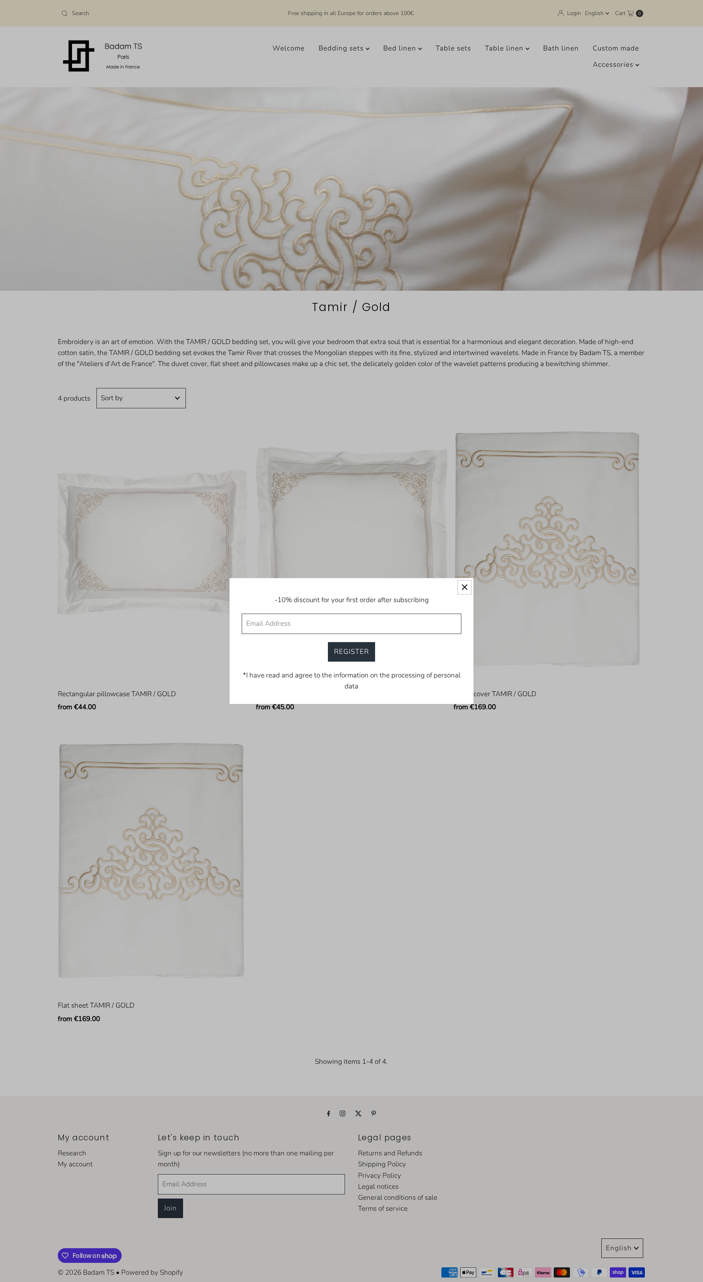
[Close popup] (464, 587)
